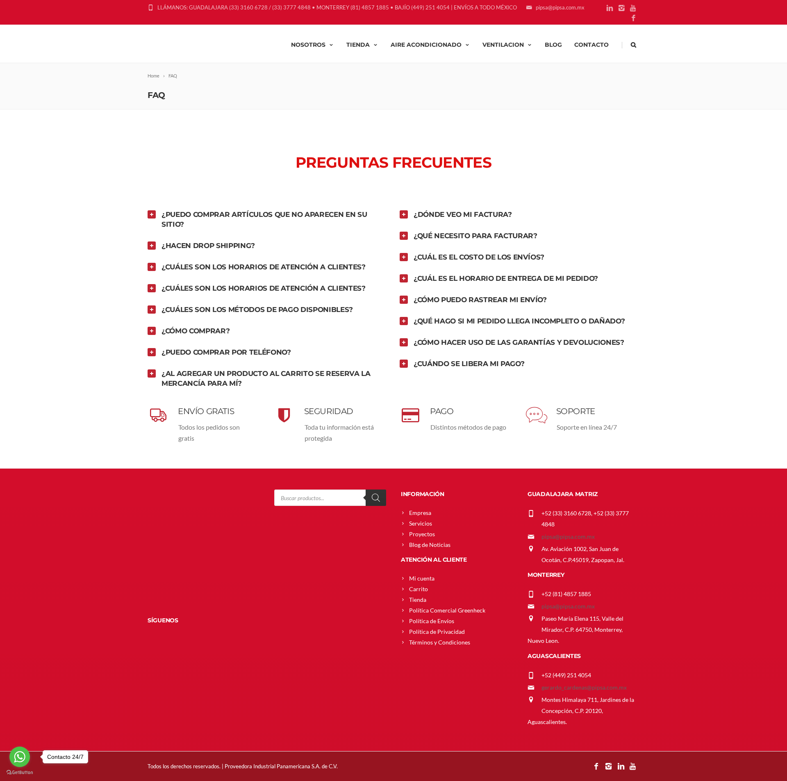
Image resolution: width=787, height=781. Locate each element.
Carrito (418, 588)
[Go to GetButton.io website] (20, 772)
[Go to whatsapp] (19, 757)
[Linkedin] (610, 8)
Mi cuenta (421, 578)
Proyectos (422, 534)
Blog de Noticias (429, 544)
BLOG (553, 44)
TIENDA (358, 44)
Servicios (420, 523)
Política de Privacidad (437, 631)
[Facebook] (633, 18)
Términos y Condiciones (439, 642)
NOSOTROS (308, 44)
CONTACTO (591, 44)
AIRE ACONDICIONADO (426, 44)
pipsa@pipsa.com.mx (568, 536)
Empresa (420, 512)
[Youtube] (633, 8)
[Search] (376, 498)
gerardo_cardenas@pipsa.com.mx (584, 687)
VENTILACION (503, 44)
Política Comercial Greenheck (447, 610)
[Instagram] (622, 8)
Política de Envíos (431, 620)
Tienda (417, 599)
